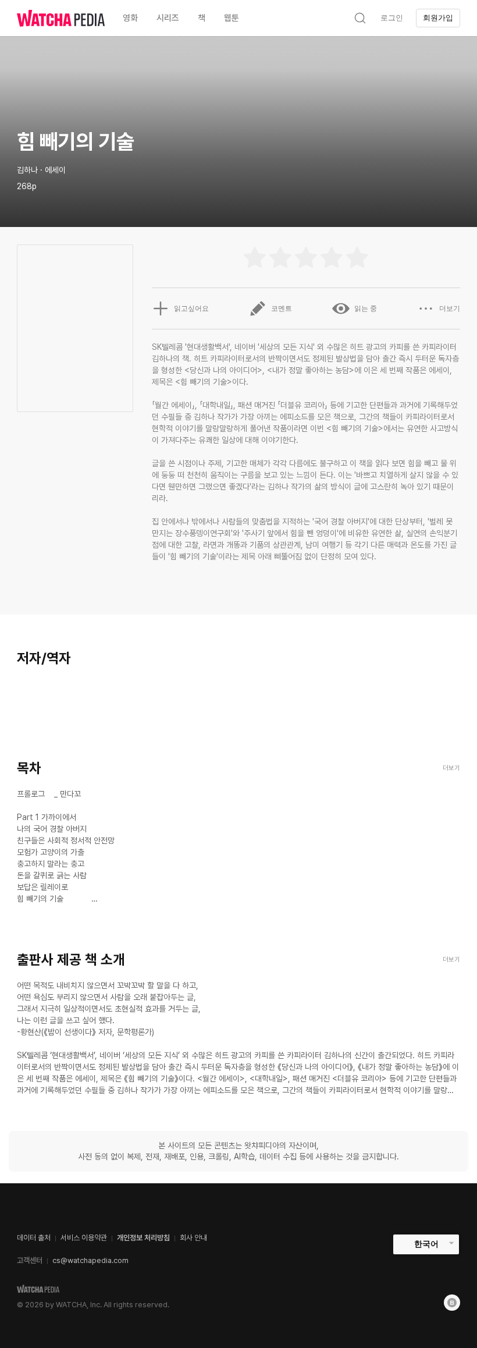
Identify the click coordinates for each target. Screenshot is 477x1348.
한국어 (426, 1243)
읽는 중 (365, 308)
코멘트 (281, 308)
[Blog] (452, 1302)
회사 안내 (193, 1237)
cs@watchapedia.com (90, 1260)
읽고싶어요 (191, 308)
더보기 (449, 308)
